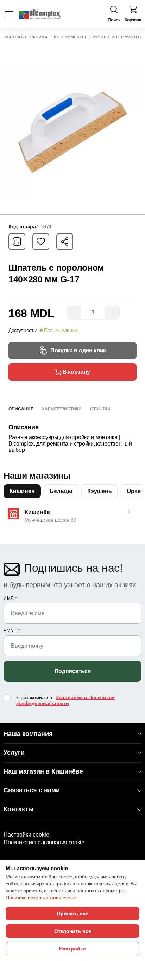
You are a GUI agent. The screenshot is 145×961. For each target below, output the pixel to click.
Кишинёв (22, 491)
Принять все (72, 913)
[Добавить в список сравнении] (16, 241)
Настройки (72, 949)
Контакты (18, 809)
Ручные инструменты (118, 37)
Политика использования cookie (44, 842)
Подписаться (72, 671)
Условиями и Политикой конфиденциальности (65, 700)
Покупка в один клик (78, 350)
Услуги (14, 752)
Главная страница (26, 37)
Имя (10, 598)
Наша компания (28, 733)
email (12, 630)
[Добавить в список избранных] (40, 241)
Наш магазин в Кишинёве (43, 771)
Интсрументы (70, 37)
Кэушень (99, 491)
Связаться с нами (32, 790)
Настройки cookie (26, 835)
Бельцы (61, 491)
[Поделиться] (64, 241)
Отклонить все (72, 931)
